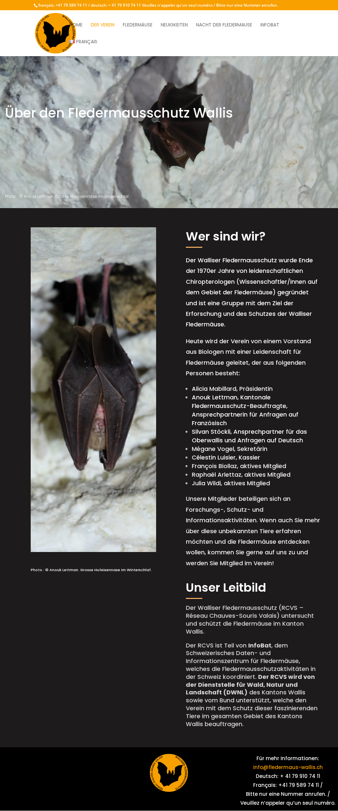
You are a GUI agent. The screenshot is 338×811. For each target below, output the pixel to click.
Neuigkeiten (174, 25)
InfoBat (259, 645)
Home (76, 25)
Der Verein (103, 25)
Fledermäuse (137, 25)
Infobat (269, 25)
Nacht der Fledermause (224, 25)
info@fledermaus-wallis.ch (288, 767)
